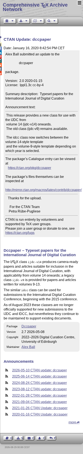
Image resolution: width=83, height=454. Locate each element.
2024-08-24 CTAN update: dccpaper (39, 383)
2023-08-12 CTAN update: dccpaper (39, 389)
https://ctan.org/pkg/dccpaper (29, 168)
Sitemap (22, 438)
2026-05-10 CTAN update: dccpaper (39, 370)
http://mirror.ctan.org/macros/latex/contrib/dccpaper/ (43, 190)
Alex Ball (28, 347)
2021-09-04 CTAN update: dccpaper (39, 402)
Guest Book (11, 438)
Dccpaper (28, 326)
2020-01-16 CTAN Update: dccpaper (39, 414)
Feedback (55, 438)
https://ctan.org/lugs (19, 233)
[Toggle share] (1, 37)
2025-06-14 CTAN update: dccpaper (39, 376)
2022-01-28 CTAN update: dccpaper (39, 395)
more (72, 422)
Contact (33, 438)
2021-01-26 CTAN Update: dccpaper (39, 408)
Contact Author (44, 438)
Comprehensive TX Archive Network (35, 7)
